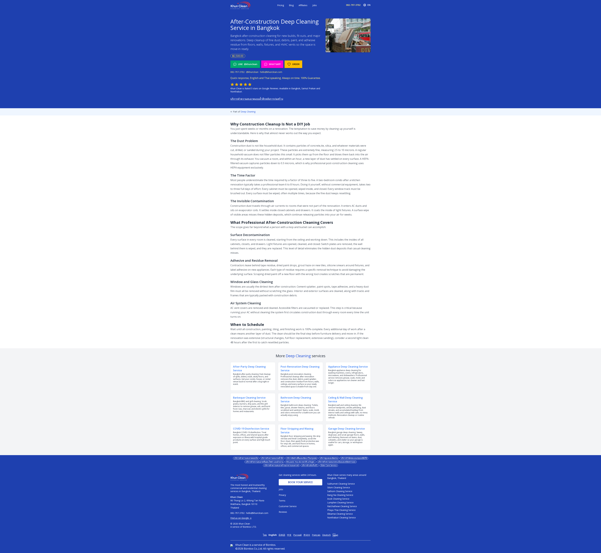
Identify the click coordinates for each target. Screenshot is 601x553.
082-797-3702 (353, 4)
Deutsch (326, 534)
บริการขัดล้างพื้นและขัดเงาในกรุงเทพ (301, 458)
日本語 (282, 534)
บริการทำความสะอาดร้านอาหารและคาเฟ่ (281, 465)
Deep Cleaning (248, 111)
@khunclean (252, 71)
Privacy (282, 494)
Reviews (283, 511)
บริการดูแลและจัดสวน (329, 458)
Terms (282, 500)
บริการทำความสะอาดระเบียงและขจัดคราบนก (336, 462)
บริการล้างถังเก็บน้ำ (310, 465)
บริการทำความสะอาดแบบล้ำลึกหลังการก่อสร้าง (256, 99)
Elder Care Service (329, 465)
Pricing (280, 5)
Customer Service (288, 506)
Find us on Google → (241, 518)
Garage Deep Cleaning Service (346, 428)
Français (316, 534)
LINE (247, 64)
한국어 (306, 534)
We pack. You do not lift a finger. (300, 462)
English (273, 534)
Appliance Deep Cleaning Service (348, 366)
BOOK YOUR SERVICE (300, 482)
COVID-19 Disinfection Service (251, 428)
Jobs (314, 5)
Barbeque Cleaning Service (249, 397)
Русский (297, 534)
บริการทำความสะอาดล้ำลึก (272, 458)
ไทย (265, 534)
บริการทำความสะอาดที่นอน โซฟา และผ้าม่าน (264, 462)
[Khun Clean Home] (240, 5)
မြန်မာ (335, 534)
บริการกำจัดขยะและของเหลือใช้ (354, 458)
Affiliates (303, 5)
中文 (289, 534)
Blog (291, 5)
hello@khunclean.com (271, 71)
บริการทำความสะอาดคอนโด (246, 458)
